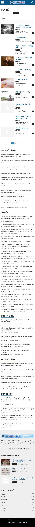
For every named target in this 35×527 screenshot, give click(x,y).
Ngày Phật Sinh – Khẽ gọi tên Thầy (24, 47)
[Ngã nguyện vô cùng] (7, 96)
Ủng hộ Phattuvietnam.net (14, 522)
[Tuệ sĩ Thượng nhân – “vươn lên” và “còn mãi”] (7, 29)
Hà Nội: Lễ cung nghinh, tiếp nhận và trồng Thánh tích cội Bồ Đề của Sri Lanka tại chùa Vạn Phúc (17, 225)
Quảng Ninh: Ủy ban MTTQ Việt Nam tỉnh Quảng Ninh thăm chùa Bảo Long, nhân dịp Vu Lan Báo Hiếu (17, 280)
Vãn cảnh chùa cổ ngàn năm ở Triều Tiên (21, 173)
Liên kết (25, 522)
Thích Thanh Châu (5, 183)
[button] (32, 2)
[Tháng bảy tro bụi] (7, 83)
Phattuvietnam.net (20, 63)
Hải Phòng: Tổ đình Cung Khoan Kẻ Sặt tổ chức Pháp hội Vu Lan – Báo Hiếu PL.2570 (17, 262)
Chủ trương (10, 520)
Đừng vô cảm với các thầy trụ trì (16, 196)
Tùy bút (16, 13)
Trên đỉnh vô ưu (21, 38)
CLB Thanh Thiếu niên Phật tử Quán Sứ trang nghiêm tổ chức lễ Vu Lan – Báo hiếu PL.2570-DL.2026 (16, 310)
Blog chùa (14, 464)
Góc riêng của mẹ (21, 128)
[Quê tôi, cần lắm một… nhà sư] (7, 108)
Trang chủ (3, 7)
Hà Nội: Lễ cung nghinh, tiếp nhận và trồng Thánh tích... (23, 478)
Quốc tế (3, 505)
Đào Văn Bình (4, 340)
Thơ (3, 13)
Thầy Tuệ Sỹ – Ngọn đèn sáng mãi (24, 58)
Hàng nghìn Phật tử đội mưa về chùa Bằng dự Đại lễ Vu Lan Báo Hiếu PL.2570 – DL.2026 (17, 295)
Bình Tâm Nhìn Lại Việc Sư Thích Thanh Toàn (15, 344)
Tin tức (3, 494)
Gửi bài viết (24, 520)
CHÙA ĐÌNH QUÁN (20, 110)
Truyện (9, 13)
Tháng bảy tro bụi (21, 79)
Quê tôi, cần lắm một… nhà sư (23, 105)
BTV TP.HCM (4, 332)
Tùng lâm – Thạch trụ (23, 70)
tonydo (2, 167)
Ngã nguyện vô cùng (22, 92)
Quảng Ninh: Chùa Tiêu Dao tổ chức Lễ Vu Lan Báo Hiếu (16, 241)
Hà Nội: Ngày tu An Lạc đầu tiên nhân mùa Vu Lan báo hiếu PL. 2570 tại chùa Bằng (17, 305)
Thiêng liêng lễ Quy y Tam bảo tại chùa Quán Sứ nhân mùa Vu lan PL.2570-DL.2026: (17, 290)
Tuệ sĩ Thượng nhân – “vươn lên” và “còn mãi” (23, 26)
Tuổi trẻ (3, 502)
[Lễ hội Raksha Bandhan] (5, 471)
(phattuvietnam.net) (21, 51)
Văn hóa (14, 471)
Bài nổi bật (4, 499)
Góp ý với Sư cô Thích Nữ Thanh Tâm (17, 207)
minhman (18, 41)
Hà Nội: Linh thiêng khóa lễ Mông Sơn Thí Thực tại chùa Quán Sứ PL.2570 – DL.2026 (16, 267)
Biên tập (17, 520)
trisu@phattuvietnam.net (22, 448)
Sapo (21, 525)
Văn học (9, 7)
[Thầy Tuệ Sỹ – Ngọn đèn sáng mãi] (7, 61)
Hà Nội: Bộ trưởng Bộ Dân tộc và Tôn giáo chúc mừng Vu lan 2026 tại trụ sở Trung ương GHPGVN (16, 272)
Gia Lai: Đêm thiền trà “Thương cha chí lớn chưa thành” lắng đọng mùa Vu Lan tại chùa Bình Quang (17, 285)
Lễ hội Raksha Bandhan (7, 221)
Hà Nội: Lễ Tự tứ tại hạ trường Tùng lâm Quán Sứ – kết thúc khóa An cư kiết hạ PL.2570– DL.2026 (16, 252)
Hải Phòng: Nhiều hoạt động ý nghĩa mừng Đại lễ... (21, 461)
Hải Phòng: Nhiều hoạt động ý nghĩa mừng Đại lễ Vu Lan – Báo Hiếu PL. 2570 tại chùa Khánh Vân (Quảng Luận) (17, 217)
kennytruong (4, 173)
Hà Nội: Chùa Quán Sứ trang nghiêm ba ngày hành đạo (16, 276)
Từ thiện (3, 508)
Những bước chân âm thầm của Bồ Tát (23, 117)
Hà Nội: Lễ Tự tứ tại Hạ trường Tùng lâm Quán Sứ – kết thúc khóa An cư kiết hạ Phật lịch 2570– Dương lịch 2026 (16, 257)
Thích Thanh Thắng (21, 31)
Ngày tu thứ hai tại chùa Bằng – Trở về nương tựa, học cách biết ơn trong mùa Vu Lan (16, 300)
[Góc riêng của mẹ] (7, 132)
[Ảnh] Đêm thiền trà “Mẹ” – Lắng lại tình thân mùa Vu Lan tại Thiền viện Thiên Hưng (17, 237)
